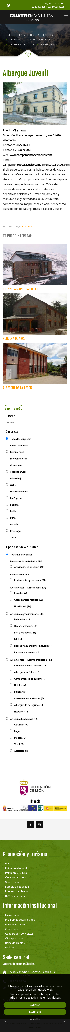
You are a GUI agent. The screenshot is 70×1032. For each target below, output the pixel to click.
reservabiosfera (19, 491)
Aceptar (35, 1004)
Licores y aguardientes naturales (33, 645)
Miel (18, 639)
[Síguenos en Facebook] (30, 824)
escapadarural (18, 471)
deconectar (16, 465)
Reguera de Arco (14, 339)
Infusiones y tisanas (26, 652)
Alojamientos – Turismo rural (28, 587)
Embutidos (22, 619)
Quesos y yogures (25, 625)
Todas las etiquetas (20, 438)
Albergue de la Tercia (17, 388)
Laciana (14, 504)
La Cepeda (16, 498)
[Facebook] (3, 5)
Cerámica (21, 724)
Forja (18, 731)
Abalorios (21, 750)
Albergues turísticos (26, 672)
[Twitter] (9, 5)
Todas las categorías (21, 554)
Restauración (19, 574)
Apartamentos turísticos (29, 698)
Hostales (21, 711)
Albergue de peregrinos (28, 704)
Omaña (14, 524)
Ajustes (35, 1018)
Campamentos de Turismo (30, 678)
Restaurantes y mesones (30, 580)
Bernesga (27, 226)
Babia (13, 511)
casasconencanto (19, 445)
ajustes (56, 997)
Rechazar (35, 1011)
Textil (19, 744)
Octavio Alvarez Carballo (20, 289)
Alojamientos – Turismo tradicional (31, 659)
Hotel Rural (22, 606)
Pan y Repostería (25, 632)
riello (13, 484)
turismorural (17, 451)
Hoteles (20, 685)
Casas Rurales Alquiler (28, 599)
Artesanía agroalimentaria (27, 613)
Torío (13, 537)
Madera (20, 737)
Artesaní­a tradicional (24, 718)
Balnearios (21, 691)
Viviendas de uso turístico (30, 665)
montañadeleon (18, 458)
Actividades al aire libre (29, 566)
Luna (13, 517)
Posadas (20, 593)
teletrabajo (16, 478)
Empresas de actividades (26, 561)
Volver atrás (13, 409)
